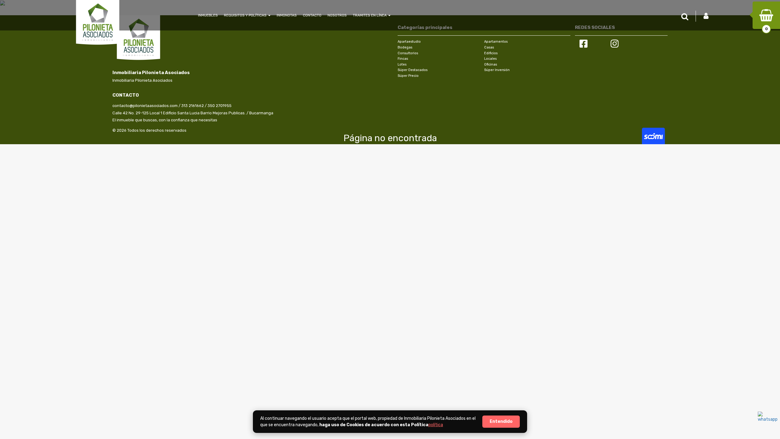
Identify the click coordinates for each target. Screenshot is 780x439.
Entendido (501, 421)
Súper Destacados (412, 70)
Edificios (491, 53)
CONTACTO (312, 15)
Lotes (402, 64)
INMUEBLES (208, 15)
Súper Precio (408, 76)
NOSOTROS (337, 15)
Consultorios (408, 53)
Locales (490, 59)
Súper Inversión (497, 70)
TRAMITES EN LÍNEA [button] (370, 15)
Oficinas (490, 64)
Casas (489, 47)
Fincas (403, 59)
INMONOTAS (287, 15)
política (435, 424)
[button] (686, 17)
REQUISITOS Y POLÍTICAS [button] (246, 15)
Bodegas (405, 47)
